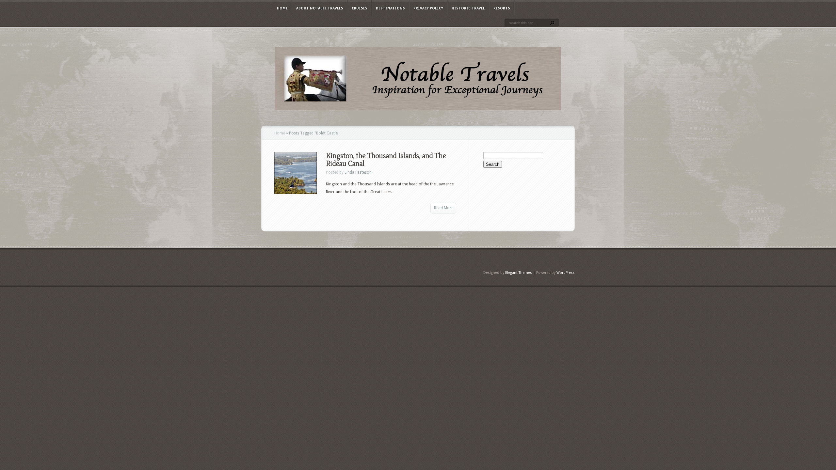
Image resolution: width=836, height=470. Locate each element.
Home (282, 8)
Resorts (501, 8)
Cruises (359, 8)
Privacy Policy (428, 8)
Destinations (390, 8)
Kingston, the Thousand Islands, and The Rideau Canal (386, 159)
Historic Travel (468, 8)
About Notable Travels (319, 8)
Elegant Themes (518, 273)
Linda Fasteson (358, 172)
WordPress (565, 273)
